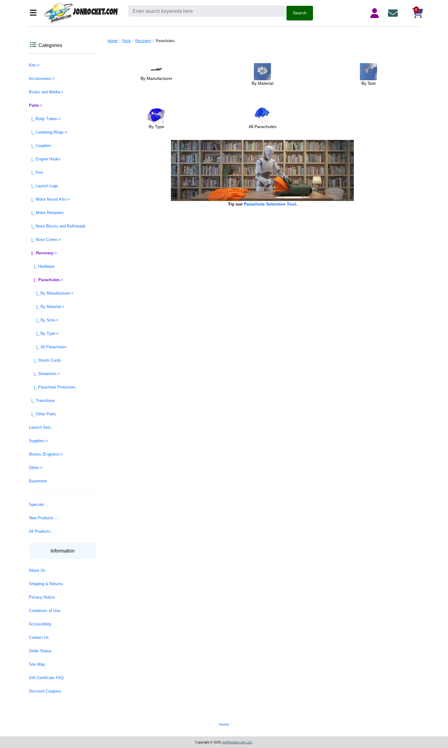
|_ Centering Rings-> (48, 132)
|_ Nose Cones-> (45, 239)
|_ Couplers (40, 145)
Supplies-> (38, 440)
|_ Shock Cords (45, 360)
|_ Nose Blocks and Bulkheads (57, 226)
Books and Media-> (46, 92)
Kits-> (34, 65)
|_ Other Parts (42, 414)
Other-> (35, 467)
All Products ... (42, 531)
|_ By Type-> (44, 333)
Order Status (40, 651)
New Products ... (44, 518)
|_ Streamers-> (44, 373)
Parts (126, 41)
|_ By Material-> (46, 306)
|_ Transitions (42, 400)
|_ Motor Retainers (46, 212)
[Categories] (35, 13)
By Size (368, 83)
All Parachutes (262, 126)
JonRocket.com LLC (237, 742)
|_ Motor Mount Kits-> (49, 199)
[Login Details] (375, 13)
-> (35, 105)
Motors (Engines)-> (46, 454)
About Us (37, 570)
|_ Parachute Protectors (52, 387)
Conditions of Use (44, 610)
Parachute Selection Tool (270, 204)
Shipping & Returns (46, 584)
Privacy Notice (42, 597)
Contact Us (39, 637)
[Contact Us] (394, 13)
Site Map (37, 664)
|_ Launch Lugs (43, 186)
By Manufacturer (156, 78)
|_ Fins (36, 172)
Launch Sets (40, 427)
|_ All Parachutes (47, 347)
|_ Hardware (42, 266)
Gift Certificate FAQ (46, 677)
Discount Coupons (45, 691)
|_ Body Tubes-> (45, 118)
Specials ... (39, 504)
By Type (156, 126)
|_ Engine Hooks (44, 159)
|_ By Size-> (43, 320)
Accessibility (40, 624)
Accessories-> (42, 78)
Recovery (143, 41)
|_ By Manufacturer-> (51, 293)
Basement (38, 481)
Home (113, 41)
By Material (262, 83)
